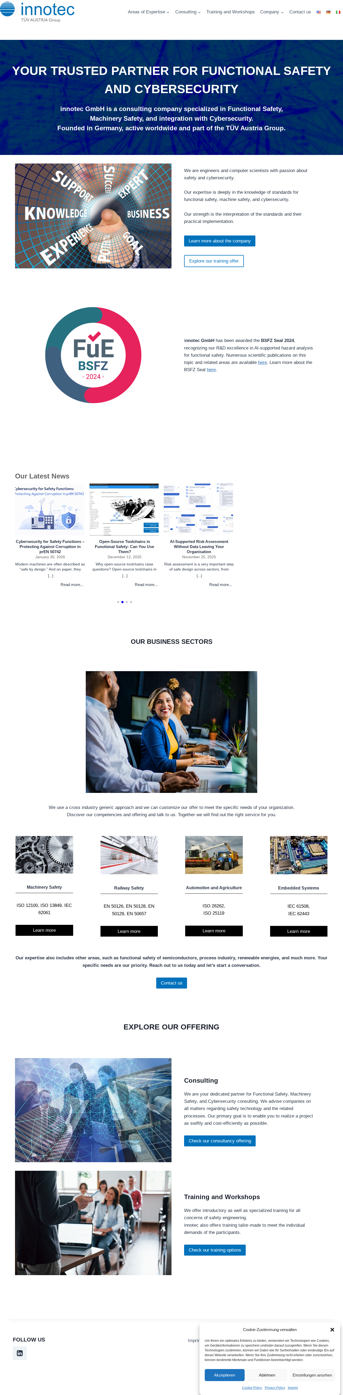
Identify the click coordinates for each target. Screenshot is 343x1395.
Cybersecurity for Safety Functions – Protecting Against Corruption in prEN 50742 (50, 546)
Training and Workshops (230, 11)
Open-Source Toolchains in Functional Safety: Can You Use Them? (124, 546)
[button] (332, 1329)
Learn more (44, 930)
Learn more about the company (220, 241)
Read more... (72, 584)
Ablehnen (267, 1375)
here (262, 362)
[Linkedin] (20, 1353)
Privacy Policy (275, 1388)
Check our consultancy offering (220, 1140)
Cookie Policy (252, 1388)
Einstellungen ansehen (312, 1375)
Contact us (300, 11)
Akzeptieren (224, 1375)
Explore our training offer (214, 261)
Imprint (293, 1388)
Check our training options (215, 1250)
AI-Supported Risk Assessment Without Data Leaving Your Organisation (199, 546)
